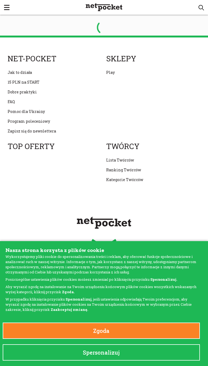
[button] (201, 7)
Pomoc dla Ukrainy (26, 111)
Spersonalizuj (101, 352)
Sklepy (121, 59)
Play (110, 72)
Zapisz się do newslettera (32, 131)
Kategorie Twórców (124, 179)
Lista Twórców (120, 160)
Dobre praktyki (22, 91)
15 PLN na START (24, 82)
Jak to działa (20, 72)
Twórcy (122, 146)
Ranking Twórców (123, 169)
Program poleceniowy (29, 121)
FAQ (11, 101)
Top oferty (31, 146)
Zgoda (101, 330)
